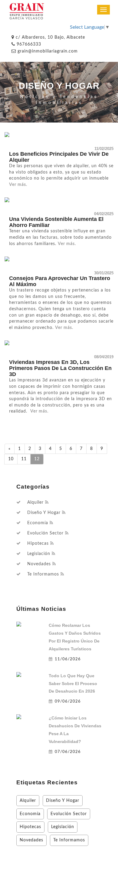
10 (11, 459)
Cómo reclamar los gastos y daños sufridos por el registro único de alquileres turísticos (75, 637)
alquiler (35, 502)
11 (24, 459)
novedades (39, 564)
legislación (38, 554)
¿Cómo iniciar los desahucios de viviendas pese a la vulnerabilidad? (75, 730)
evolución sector (45, 533)
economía (37, 523)
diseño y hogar (44, 513)
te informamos (43, 574)
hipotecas (38, 543)
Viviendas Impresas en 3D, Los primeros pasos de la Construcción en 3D (60, 368)
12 (37, 459)
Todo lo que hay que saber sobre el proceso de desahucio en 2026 (73, 683)
